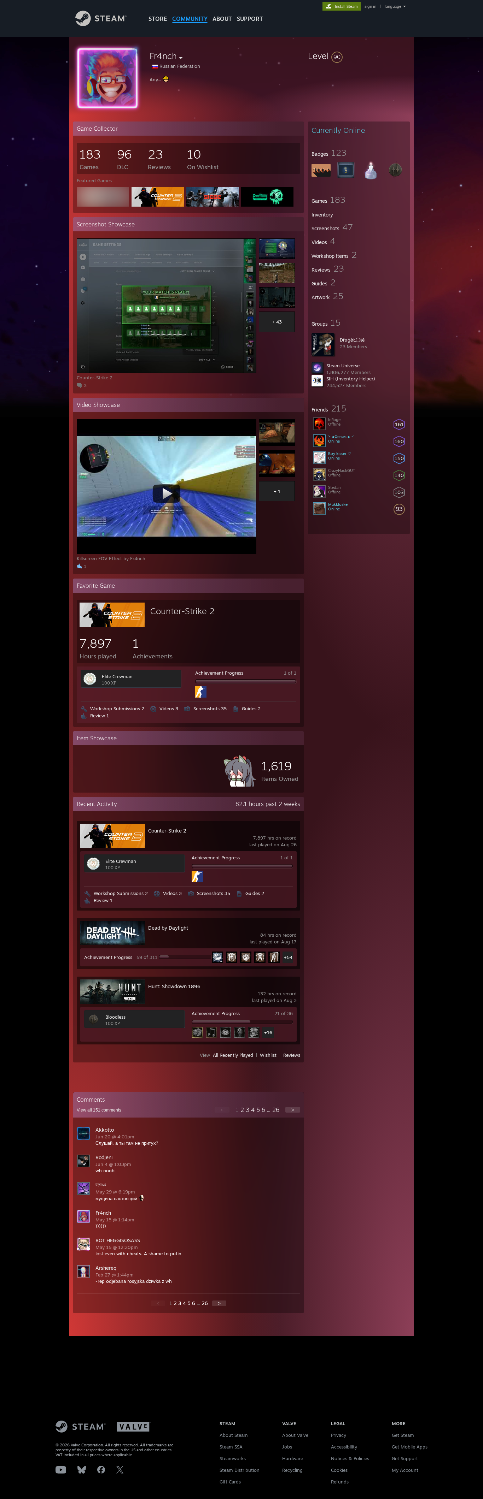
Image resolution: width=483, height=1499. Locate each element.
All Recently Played (233, 1055)
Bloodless (115, 1017)
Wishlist (268, 1055)
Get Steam (403, 1435)
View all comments (99, 1110)
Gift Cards (230, 1482)
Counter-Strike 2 (182, 611)
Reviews (291, 1055)
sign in (370, 6)
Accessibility (344, 1447)
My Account (405, 1470)
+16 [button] (268, 1032)
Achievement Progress (219, 673)
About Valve (295, 1435)
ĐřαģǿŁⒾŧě (352, 340)
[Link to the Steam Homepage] (101, 24)
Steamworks (233, 1458)
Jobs (287, 1447)
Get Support (405, 1458)
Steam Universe (343, 365)
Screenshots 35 (210, 708)
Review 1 (99, 715)
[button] (359, 56)
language (393, 6)
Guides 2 (251, 708)
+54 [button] (288, 957)
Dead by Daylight (168, 928)
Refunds (340, 1482)
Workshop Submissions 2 (117, 708)
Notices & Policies (350, 1458)
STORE (158, 18)
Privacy (338, 1435)
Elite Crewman (117, 676)
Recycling (292, 1470)
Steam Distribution (240, 1470)
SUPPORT (250, 18)
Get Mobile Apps (409, 1447)
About (222, 18)
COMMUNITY (190, 18)
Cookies (339, 1470)
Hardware (292, 1458)
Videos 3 (168, 708)
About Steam (234, 1435)
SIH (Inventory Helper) (350, 378)
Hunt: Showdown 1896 (174, 986)
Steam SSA (231, 1447)
